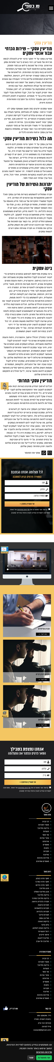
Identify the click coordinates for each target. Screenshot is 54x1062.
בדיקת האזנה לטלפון (41, 928)
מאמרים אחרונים (42, 861)
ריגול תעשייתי (43, 931)
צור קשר (45, 835)
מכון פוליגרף (44, 888)
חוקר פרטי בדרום (42, 885)
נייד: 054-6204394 (44, 1015)
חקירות (46, 851)
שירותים (46, 841)
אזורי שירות (44, 838)
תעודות (46, 831)
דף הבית (45, 821)
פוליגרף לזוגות (43, 938)
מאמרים (46, 844)
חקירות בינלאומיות (41, 908)
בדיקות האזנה (43, 921)
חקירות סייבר (44, 915)
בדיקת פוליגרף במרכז (40, 898)
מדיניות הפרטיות (23, 510)
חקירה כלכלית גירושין (40, 901)
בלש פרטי (45, 925)
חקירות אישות (43, 905)
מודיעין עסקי (44, 918)
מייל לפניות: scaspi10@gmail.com (42, 1028)
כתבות (46, 848)
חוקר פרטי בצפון (42, 878)
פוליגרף (46, 854)
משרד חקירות (43, 825)
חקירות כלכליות (43, 911)
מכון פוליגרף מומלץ (41, 892)
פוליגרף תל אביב (42, 941)
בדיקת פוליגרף (43, 828)
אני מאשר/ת (44, 1057)
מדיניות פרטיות (43, 858)
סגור (31, 1057)
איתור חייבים (44, 935)
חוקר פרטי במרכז (42, 882)
